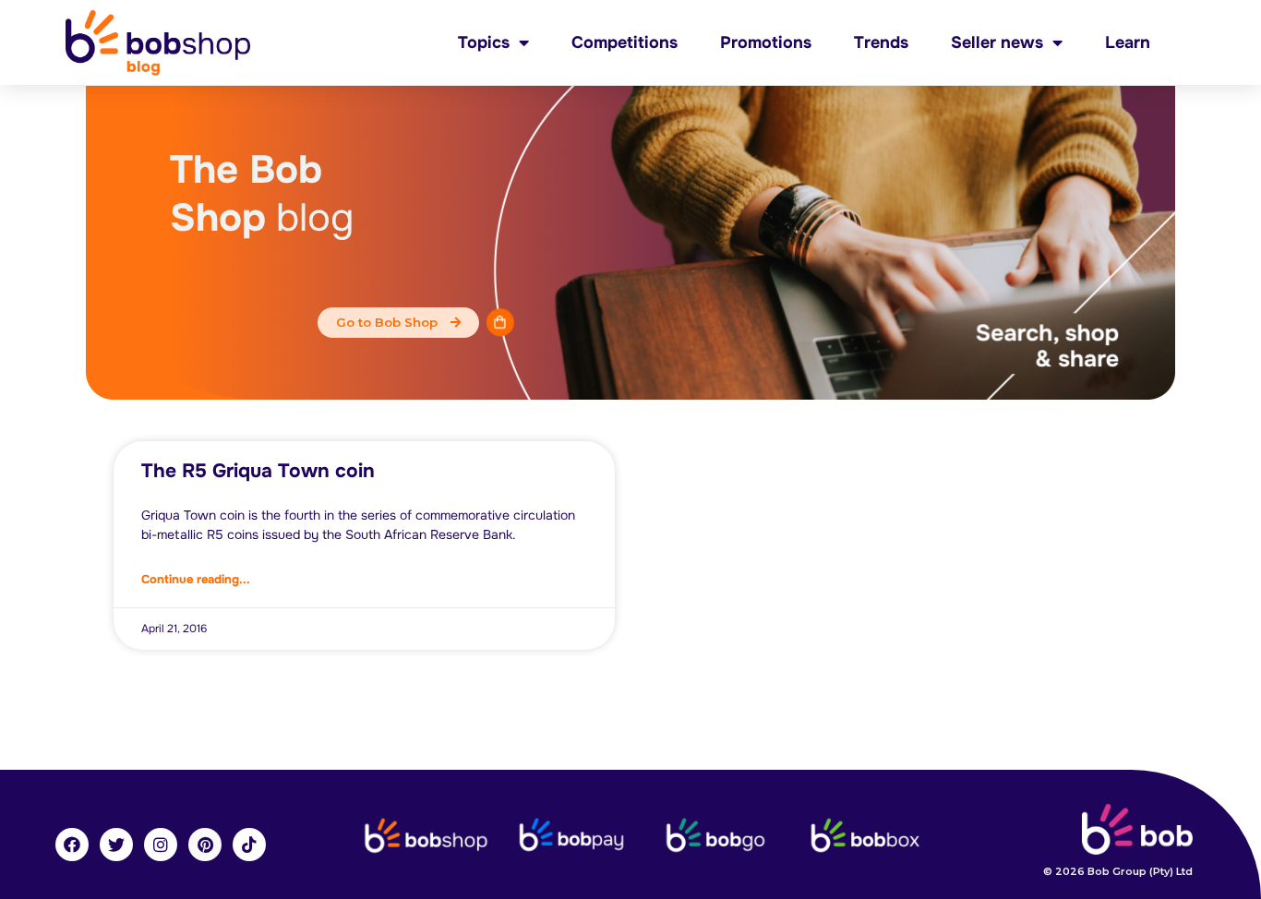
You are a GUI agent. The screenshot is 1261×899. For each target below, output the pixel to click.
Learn (1127, 42)
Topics (484, 42)
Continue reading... (195, 579)
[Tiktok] (249, 844)
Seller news (997, 42)
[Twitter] (116, 844)
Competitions (624, 42)
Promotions (765, 42)
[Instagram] (160, 844)
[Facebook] (72, 844)
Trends (881, 42)
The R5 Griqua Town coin (258, 471)
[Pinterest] (205, 844)
